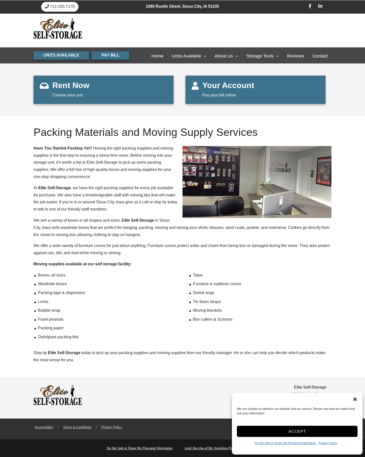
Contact (320, 56)
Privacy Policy (328, 443)
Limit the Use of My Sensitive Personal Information (221, 448)
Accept (297, 431)
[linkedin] (320, 6)
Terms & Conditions (77, 427)
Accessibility (44, 427)
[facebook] (310, 6)
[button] (355, 399)
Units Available (186, 56)
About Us (224, 56)
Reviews (295, 56)
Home (157, 56)
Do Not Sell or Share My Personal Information (285, 443)
